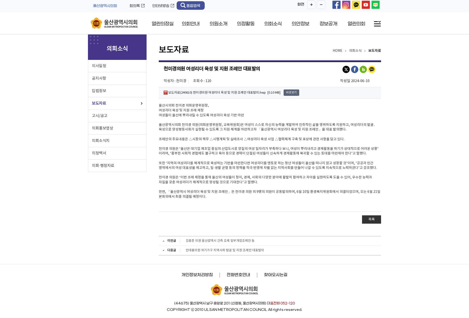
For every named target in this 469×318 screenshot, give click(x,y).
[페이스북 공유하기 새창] (355, 69)
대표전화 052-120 (281, 303)
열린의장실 (163, 24)
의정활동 (246, 24)
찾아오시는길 (276, 275)
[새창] (336, 4)
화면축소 (321, 4)
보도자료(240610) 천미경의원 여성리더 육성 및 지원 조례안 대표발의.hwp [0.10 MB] (224, 92)
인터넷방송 (160, 6)
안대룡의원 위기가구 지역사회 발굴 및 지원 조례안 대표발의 (225, 250)
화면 (300, 4)
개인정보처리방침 (197, 275)
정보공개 (328, 24)
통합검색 (193, 6)
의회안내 (190, 24)
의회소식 (273, 24)
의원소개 (218, 24)
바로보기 (291, 92)
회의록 (134, 6)
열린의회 (356, 24)
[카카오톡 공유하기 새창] (372, 69)
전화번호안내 (238, 275)
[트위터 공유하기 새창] (346, 69)
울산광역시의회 (105, 6)
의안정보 (300, 24)
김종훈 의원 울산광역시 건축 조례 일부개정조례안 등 (220, 241)
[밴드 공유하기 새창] (364, 69)
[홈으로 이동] (114, 23)
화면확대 (311, 4)
